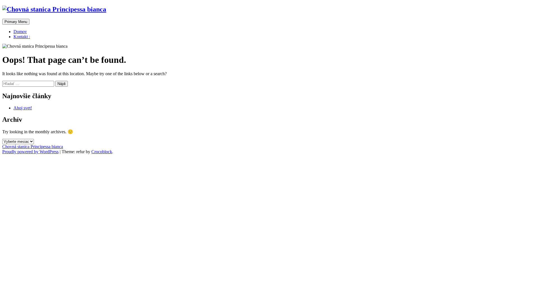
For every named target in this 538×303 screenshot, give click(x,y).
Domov (20, 31)
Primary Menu (15, 22)
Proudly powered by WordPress (30, 151)
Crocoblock (101, 151)
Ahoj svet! (22, 107)
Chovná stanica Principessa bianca (32, 146)
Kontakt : (21, 36)
